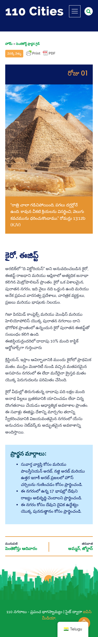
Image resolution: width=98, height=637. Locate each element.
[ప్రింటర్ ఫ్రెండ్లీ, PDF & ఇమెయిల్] (41, 55)
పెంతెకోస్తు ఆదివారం (21, 548)
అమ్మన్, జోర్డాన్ (80, 548)
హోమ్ (9, 44)
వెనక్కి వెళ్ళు (14, 53)
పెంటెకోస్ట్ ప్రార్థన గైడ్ (28, 44)
